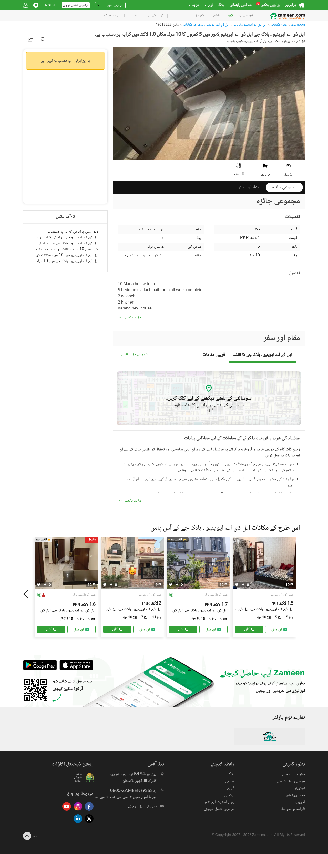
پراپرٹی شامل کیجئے (219, 809)
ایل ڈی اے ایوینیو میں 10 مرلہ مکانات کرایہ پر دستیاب (65, 255)
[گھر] (302, 5)
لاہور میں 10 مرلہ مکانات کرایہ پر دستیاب (67, 249)
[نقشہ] (50, 584)
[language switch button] (50, 5)
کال (49, 629)
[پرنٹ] (42, 39)
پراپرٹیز (290, 5)
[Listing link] (66, 587)
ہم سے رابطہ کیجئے (290, 781)
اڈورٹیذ (299, 802)
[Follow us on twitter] (88, 823)
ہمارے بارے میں (293, 774)
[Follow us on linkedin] (76, 823)
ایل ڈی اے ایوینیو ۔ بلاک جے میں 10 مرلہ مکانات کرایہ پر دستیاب (65, 261)
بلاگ (221, 5)
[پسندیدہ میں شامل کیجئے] (38, 584)
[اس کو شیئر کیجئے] (44, 584)
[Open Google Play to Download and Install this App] (40, 669)
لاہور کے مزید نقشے (134, 354)
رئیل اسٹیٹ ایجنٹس (218, 802)
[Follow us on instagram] (76, 811)
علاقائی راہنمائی (241, 5)
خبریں (229, 781)
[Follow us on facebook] (88, 811)
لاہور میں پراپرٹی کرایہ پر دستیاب (72, 232)
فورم (230, 788)
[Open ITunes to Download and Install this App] (75, 669)
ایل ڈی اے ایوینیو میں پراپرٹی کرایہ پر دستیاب (65, 238)
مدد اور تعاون (294, 795)
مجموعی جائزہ (284, 187)
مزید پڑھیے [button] (132, 318)
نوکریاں (299, 788)
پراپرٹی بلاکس (268, 5)
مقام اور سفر (248, 187)
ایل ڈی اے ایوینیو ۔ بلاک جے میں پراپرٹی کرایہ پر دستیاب (65, 243)
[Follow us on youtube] (65, 811)
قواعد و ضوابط (293, 809)
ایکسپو (229, 795)
